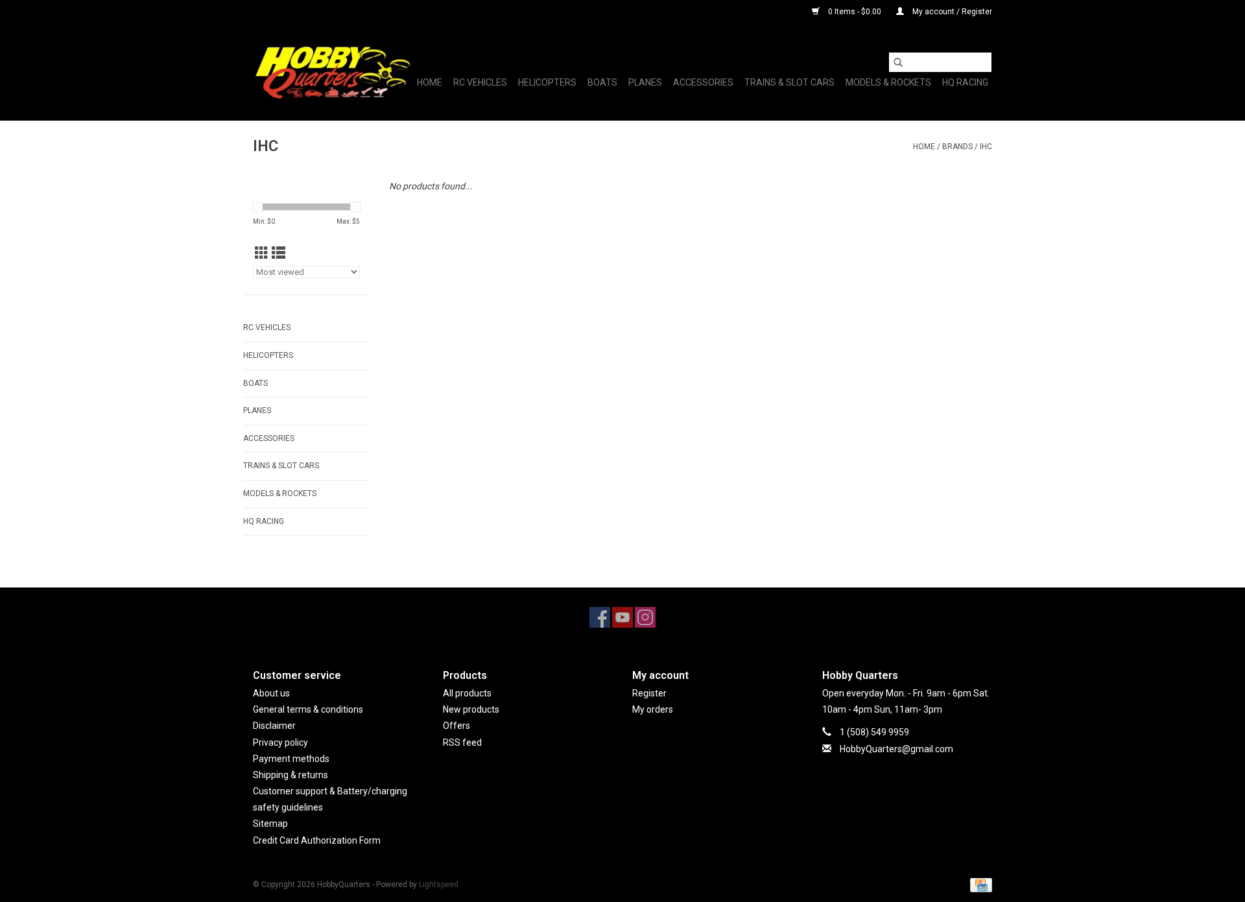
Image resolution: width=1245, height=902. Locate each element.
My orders (652, 709)
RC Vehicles (480, 82)
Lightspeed (438, 884)
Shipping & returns (290, 775)
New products (471, 709)
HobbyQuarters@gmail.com (896, 749)
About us (271, 693)
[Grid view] (261, 253)
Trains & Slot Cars (789, 82)
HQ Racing (965, 82)
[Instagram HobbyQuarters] (645, 617)
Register (649, 693)
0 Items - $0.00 (854, 11)
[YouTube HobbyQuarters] (622, 617)
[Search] (898, 62)
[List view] (278, 253)
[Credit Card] (979, 884)
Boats (602, 82)
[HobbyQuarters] (332, 72)
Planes (645, 82)
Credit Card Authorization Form (317, 840)
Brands (957, 146)
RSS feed (462, 742)
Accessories (703, 82)
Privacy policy (280, 742)
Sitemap (270, 823)
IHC (986, 146)
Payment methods (291, 759)
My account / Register (951, 11)
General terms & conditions (308, 709)
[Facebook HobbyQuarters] (599, 617)
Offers (456, 725)
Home (429, 82)
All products (467, 693)
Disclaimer (274, 725)
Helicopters (547, 82)
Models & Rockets (888, 82)
